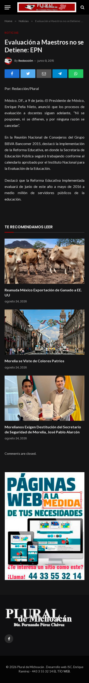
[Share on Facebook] (12, 73)
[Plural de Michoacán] (46, 7)
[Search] (82, 7)
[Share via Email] (44, 73)
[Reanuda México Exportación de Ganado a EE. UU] (44, 261)
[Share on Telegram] (59, 73)
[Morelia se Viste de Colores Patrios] (44, 332)
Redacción (25, 61)
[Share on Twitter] (28, 73)
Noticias (12, 33)
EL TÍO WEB (62, 671)
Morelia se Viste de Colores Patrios (34, 361)
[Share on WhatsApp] (75, 73)
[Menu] (7, 7)
